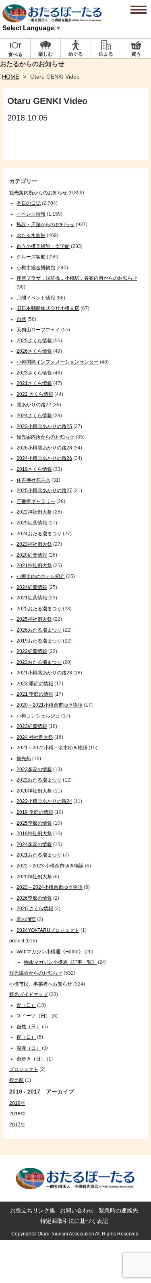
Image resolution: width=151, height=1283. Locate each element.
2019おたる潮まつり (39, 641)
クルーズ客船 (31, 257)
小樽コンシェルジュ (38, 716)
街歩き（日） (31, 1059)
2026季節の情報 (34, 898)
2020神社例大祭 (34, 877)
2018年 (17, 1114)
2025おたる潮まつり (39, 608)
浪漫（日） (29, 1048)
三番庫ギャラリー (36, 501)
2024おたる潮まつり (39, 533)
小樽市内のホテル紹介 (41, 576)
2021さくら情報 (34, 383)
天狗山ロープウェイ (38, 330)
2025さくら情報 (34, 340)
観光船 (24, 758)
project (16, 941)
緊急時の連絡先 (118, 1210)
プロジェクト (23, 1069)
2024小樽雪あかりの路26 (44, 458)
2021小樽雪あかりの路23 (44, 673)
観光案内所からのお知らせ (38, 192)
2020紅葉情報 (32, 555)
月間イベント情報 (36, 298)
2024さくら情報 (34, 415)
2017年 (17, 1124)
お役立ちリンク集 (32, 1210)
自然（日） (29, 1026)
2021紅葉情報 (32, 598)
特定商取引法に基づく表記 (74, 1221)
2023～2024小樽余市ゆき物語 (50, 887)
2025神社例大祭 (34, 619)
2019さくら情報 (34, 469)
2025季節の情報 (34, 823)
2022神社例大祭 (34, 512)
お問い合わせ (77, 1210)
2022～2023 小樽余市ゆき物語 (50, 866)
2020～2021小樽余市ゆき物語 (50, 705)
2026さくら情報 (34, 351)
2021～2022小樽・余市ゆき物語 (52, 748)
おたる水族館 (31, 235)
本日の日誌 (29, 203)
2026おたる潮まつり (39, 630)
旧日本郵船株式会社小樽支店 (48, 308)
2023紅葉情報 (32, 726)
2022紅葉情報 (32, 651)
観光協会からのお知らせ (35, 973)
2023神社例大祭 (34, 544)
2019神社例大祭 (34, 833)
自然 (21, 319)
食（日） (26, 1005)
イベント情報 (31, 214)
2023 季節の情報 (35, 683)
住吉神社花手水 (33, 480)
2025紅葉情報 (32, 523)
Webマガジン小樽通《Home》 (50, 951)
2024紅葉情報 (32, 587)
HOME (10, 76)
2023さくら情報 (34, 373)
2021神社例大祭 (34, 565)
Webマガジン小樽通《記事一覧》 (60, 962)
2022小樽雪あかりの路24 (44, 801)
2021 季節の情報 (35, 694)
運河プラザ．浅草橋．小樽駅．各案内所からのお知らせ (77, 278)
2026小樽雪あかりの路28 (44, 448)
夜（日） (26, 1037)
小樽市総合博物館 (36, 267)
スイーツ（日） (33, 1016)
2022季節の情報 (34, 769)
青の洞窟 (26, 919)
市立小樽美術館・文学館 (43, 246)
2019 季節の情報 (35, 812)
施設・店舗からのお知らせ (45, 224)
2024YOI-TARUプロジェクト (48, 930)
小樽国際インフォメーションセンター (58, 362)
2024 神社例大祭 (35, 737)
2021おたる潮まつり (39, 855)
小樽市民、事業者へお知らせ (40, 984)
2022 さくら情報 (35, 394)
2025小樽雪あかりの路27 (44, 490)
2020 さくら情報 (35, 908)
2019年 (17, 1103)
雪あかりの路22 (34, 405)
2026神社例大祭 (34, 791)
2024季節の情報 (34, 844)
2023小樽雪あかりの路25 (44, 426)
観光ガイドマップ (28, 994)
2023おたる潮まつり (39, 662)
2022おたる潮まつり (39, 780)
